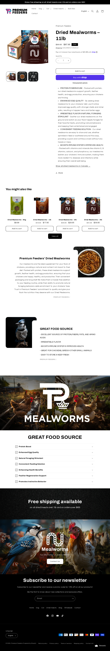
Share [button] (60, 173)
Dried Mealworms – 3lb (93, 220)
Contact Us (55, 561)
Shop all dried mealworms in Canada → (73, 166)
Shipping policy (79, 643)
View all (55, 236)
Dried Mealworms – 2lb (68, 220)
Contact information (92, 643)
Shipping (59, 48)
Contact (77, 608)
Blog (60, 608)
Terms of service (66, 643)
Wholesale (68, 608)
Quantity (59, 56)
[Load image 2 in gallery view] (22, 76)
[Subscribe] (72, 598)
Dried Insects (51, 608)
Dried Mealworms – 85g (17, 220)
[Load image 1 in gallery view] (11, 76)
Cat (42, 608)
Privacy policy (54, 643)
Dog (37, 608)
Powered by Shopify (29, 643)
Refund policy (42, 643)
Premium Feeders (17, 643)
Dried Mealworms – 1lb (42, 220)
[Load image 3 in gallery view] (33, 76)
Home (31, 608)
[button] (41, 9)
